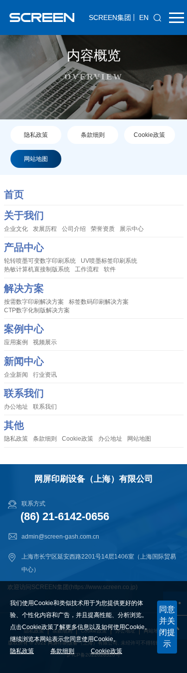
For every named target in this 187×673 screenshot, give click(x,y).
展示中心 (132, 228)
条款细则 (93, 134)
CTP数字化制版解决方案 (37, 310)
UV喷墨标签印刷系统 (109, 260)
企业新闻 (16, 374)
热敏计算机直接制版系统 (37, 269)
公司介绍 (74, 228)
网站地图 (36, 158)
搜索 (157, 17)
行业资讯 (45, 374)
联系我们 (45, 406)
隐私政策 (36, 134)
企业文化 (16, 228)
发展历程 (45, 228)
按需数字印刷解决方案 (34, 301)
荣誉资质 (103, 228)
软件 (110, 269)
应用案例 (16, 342)
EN (144, 17)
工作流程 (87, 269)
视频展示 (45, 342)
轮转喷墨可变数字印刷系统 (40, 260)
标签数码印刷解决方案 (99, 301)
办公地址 (16, 406)
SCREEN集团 (110, 17)
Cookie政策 (149, 134)
